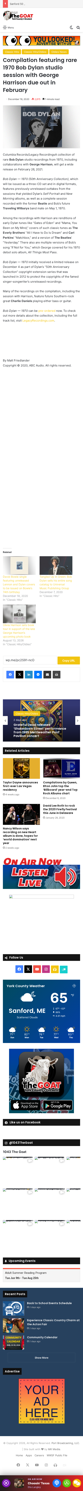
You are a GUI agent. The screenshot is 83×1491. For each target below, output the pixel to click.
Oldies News (59, 51)
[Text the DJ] (77, 1483)
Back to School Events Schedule (49, 1303)
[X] (19, 674)
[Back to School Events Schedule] (13, 1308)
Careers (39, 1455)
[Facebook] (10, 674)
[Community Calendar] (13, 1342)
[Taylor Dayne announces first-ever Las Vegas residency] (21, 768)
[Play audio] (6, 1483)
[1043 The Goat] (18, 16)
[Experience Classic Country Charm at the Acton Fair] (13, 1325)
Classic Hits (12, 51)
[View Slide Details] (41, 873)
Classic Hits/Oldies (35, 51)
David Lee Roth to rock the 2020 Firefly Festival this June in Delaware (60, 809)
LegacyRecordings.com (38, 320)
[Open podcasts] (57, 1483)
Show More (41, 1357)
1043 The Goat (14, 1152)
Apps (29, 1455)
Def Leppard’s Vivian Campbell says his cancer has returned (38, 730)
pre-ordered (46, 311)
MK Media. (54, 1449)
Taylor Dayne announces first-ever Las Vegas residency (20, 786)
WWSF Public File (57, 1455)
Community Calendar (42, 1337)
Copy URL (68, 660)
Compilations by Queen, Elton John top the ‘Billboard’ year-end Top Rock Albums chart (60, 788)
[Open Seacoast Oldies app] (67, 1483)
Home (19, 1455)
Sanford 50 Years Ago (23, 3)
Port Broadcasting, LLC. (66, 1443)
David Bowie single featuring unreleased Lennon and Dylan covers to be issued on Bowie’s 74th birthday (19, 584)
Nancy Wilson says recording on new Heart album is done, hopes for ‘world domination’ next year (20, 836)
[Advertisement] (41, 342)
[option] (41, 720)
